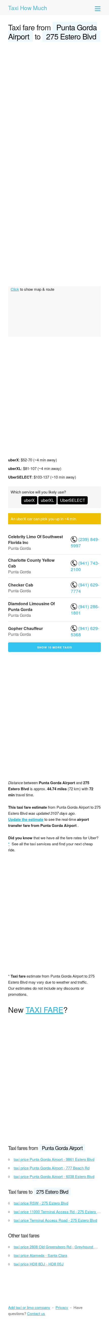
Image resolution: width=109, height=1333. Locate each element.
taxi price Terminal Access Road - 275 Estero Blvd (55, 1220)
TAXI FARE (44, 1009)
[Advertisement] (54, 103)
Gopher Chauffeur (25, 628)
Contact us (36, 1313)
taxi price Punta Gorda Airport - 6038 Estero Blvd (54, 1176)
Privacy (62, 1307)
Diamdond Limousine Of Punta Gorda (31, 606)
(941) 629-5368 (85, 631)
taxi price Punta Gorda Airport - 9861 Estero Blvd (54, 1159)
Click (15, 289)
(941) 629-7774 (85, 587)
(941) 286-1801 (85, 609)
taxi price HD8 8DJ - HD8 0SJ (39, 1264)
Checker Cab (20, 585)
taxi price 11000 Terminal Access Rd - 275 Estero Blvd (59, 1211)
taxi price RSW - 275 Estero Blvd (41, 1203)
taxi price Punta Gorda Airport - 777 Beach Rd (51, 1167)
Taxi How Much (27, 8)
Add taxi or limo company (29, 1307)
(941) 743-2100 (85, 566)
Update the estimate (25, 819)
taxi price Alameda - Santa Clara (40, 1255)
